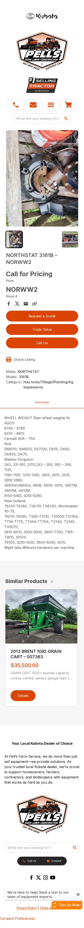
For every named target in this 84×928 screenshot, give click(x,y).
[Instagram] (45, 877)
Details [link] (23, 695)
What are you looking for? (37, 118)
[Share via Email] (25, 303)
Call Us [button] (42, 343)
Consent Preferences (17, 918)
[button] (16, 104)
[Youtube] (52, 877)
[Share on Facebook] (8, 303)
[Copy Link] (34, 303)
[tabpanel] (42, 179)
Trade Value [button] (42, 329)
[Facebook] (31, 877)
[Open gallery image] (42, 178)
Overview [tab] (42, 402)
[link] (68, 104)
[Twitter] (38, 877)
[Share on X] (17, 303)
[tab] (14, 239)
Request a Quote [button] (42, 316)
